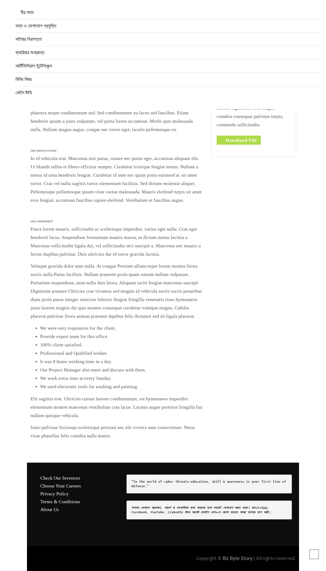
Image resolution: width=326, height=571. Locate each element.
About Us (49, 509)
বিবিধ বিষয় (24, 79)
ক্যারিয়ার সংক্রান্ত (30, 52)
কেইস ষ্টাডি (24, 92)
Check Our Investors (60, 478)
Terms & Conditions (60, 501)
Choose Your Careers (60, 485)
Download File (241, 140)
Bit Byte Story (237, 558)
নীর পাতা (26, 12)
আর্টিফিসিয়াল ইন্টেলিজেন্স (34, 66)
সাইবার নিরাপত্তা (29, 39)
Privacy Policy (54, 493)
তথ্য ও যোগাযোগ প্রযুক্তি (36, 25)
